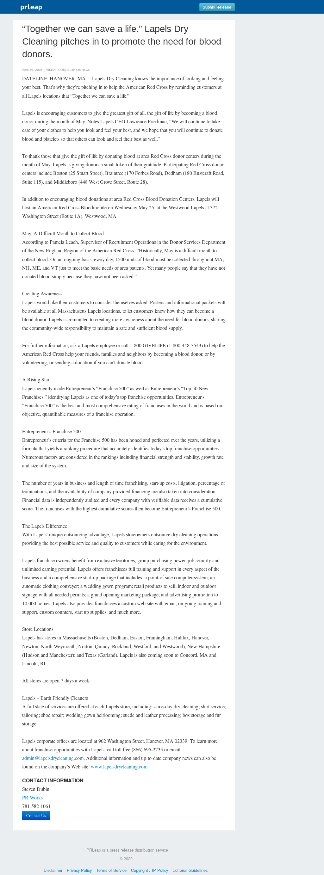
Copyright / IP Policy (149, 870)
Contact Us (36, 815)
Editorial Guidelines (190, 870)
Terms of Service (111, 870)
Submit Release (217, 7)
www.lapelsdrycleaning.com (119, 766)
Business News (78, 69)
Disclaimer (53, 870)
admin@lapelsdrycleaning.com (53, 758)
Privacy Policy (79, 870)
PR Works (32, 797)
